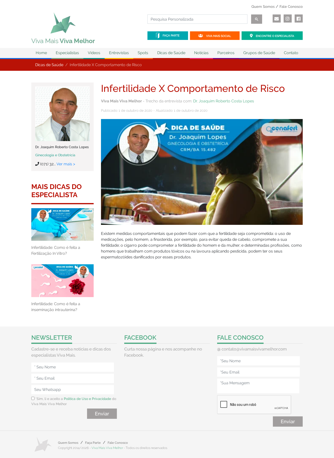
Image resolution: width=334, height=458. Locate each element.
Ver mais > (65, 164)
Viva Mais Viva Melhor (107, 448)
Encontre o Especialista (274, 36)
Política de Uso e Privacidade (87, 399)
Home (41, 52)
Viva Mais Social (218, 36)
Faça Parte (170, 35)
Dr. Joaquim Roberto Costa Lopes (223, 101)
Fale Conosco (291, 6)
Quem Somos (263, 6)
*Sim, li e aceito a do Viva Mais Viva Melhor (73, 401)
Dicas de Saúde (49, 64)
